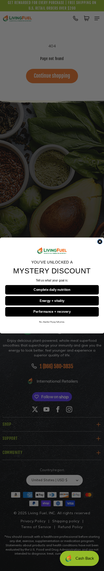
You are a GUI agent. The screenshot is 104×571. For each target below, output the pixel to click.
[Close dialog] (99, 241)
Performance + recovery (51, 311)
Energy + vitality (52, 301)
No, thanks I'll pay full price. (52, 322)
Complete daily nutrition (52, 290)
